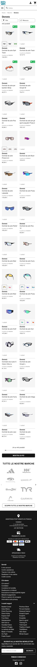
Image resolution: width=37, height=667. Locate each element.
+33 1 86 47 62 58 (18, 528)
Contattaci (18, 522)
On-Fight (4, 634)
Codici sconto (6, 577)
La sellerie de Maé (8, 629)
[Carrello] (35, 2)
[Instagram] (20, 663)
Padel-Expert (6, 636)
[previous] (1, 484)
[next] (35, 484)
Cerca (10, 8)
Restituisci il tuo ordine (18, 557)
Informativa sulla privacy (10, 599)
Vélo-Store (22, 631)
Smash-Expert (24, 613)
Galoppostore (6, 620)
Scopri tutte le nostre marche (18, 505)
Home (4, 13)
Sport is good (23, 620)
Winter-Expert (23, 634)
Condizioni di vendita (9, 588)
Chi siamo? (5, 583)
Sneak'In (22, 616)
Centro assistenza (8, 570)
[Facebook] (16, 663)
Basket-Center (6, 607)
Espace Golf (6, 616)
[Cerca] (7, 8)
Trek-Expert (23, 625)
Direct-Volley (6, 613)
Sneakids (22, 618)
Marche (9, 13)
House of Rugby (7, 627)
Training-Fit (23, 622)
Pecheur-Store (24, 607)
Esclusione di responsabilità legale (13, 592)
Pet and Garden (24, 609)
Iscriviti (29, 651)
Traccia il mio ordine (8, 572)
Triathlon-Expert (24, 627)
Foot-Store (5, 618)
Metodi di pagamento (9, 595)
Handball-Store (7, 625)
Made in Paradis (7, 631)
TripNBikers (23, 629)
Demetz (4, 48)
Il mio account (6, 567)
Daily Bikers (6, 609)
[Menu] (2, 8)
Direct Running (7, 611)
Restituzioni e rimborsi (9, 590)
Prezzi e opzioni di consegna (11, 597)
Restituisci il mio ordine (9, 574)
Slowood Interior (24, 611)
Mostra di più (18, 455)
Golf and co (5, 622)
